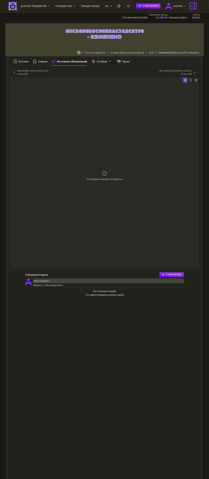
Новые (43, 61)
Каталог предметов (95, 52)
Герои (126, 61)
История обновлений (72, 61)
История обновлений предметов (127, 52)
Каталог (24, 61)
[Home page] (78, 53)
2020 (151, 52)
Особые (102, 61)
